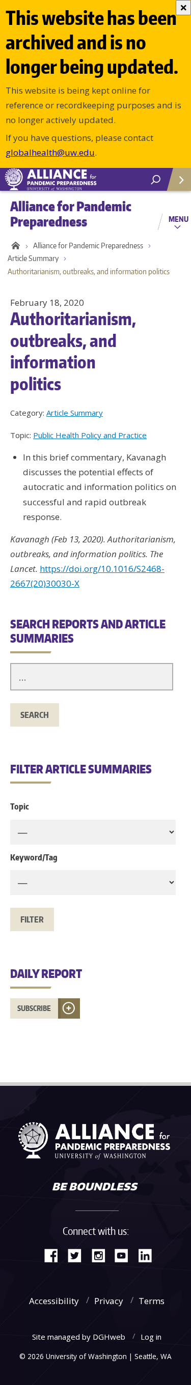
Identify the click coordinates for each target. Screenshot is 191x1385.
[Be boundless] (95, 1187)
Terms (152, 1301)
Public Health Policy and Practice (90, 435)
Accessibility (54, 1301)
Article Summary (33, 258)
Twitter (78, 1254)
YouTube (125, 1254)
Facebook (55, 1254)
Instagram (102, 1254)
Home (14, 245)
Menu (178, 218)
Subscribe (34, 1008)
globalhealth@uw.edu (50, 152)
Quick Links (178, 179)
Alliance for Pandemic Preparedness (88, 245)
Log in (151, 1337)
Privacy (108, 1301)
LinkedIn (148, 1254)
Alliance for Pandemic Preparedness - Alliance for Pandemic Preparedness (76, 179)
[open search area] (156, 180)
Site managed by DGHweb (78, 1337)
